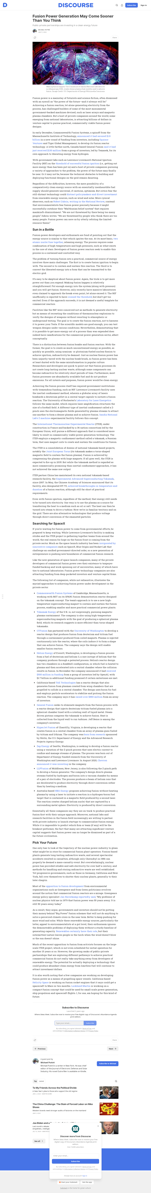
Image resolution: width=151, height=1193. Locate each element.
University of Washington (89, 630)
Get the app (87, 1182)
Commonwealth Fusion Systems (55, 593)
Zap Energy (43, 746)
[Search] (116, 5)
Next (111, 1049)
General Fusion (45, 704)
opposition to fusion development (65, 886)
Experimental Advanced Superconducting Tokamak (85, 478)
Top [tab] (35, 1081)
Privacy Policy (93, 1169)
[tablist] (39, 1081)
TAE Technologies (66, 682)
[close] (98, 1126)
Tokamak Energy (46, 611)
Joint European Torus (58, 451)
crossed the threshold (80, 296)
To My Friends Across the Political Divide (55, 1087)
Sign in (144, 5)
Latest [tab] (41, 1081)
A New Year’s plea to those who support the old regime (55, 1091)
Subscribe (131, 5)
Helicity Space (41, 982)
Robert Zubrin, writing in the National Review (79, 201)
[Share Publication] (122, 5)
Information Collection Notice (74, 1169)
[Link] (29, 229)
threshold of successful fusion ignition (77, 163)
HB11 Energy (62, 790)
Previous (41, 1049)
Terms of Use (86, 1167)
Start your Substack (69, 1182)
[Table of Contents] (2, 597)
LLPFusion (42, 768)
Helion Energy (45, 653)
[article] (75, 1092)
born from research (94, 734)
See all (37, 1141)
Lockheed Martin (80, 985)
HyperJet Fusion (46, 727)
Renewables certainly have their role (76, 931)
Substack (63, 1188)
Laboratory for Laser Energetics (93, 400)
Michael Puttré (44, 30)
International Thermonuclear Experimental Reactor (66, 424)
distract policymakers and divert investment (92, 194)
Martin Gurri (47, 1094)
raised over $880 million (89, 696)
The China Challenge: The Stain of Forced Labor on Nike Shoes (63, 1106)
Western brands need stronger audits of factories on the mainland (59, 1110)
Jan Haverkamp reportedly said (78, 896)
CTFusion (42, 630)
